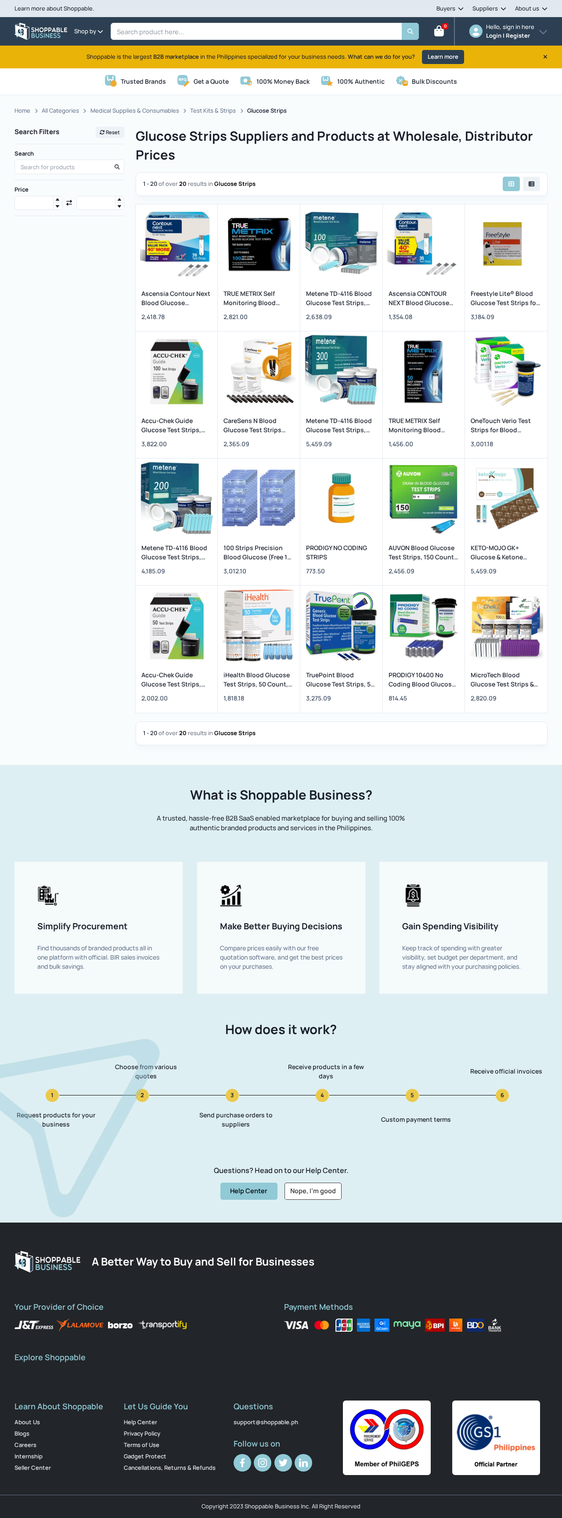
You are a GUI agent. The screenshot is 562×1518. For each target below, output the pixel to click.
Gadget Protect (145, 1456)
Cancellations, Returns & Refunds (170, 1468)
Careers (25, 1445)
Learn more (443, 56)
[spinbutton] (38, 203)
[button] (57, 199)
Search (24, 153)
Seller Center (32, 1468)
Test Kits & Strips (213, 110)
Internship (28, 1456)
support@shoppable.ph (266, 1422)
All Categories (60, 110)
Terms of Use (141, 1445)
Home (22, 110)
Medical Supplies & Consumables (134, 110)
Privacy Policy (142, 1433)
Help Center (248, 1190)
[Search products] (116, 167)
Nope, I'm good (313, 1190)
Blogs (21, 1433)
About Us (27, 1422)
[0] (439, 33)
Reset (112, 132)
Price (21, 189)
